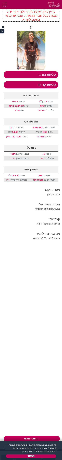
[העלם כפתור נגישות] (3, 27)
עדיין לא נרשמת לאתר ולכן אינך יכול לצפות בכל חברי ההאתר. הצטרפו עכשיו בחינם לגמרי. (31, 15)
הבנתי (31, 455)
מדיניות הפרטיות (26, 448)
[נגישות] (2, 31)
